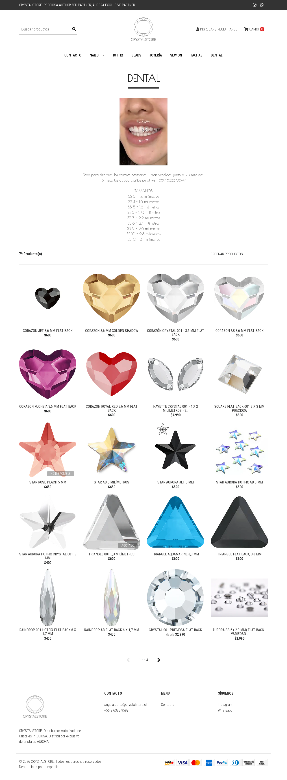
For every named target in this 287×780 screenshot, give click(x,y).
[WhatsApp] (262, 4)
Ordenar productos (227, 254)
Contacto (72, 55)
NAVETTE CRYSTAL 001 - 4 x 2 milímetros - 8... (175, 408)
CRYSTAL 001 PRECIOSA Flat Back (175, 630)
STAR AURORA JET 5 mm (175, 482)
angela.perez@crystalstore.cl (125, 704)
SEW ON (176, 55)
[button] (237, 254)
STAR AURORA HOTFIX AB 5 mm (239, 482)
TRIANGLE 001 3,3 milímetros (112, 554)
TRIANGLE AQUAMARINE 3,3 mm (175, 554)
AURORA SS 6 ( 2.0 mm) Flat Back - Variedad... (239, 632)
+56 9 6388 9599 (116, 710)
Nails (94, 55)
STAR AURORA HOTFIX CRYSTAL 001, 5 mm (47, 556)
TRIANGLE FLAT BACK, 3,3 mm (239, 554)
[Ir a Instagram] (254, 4)
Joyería (155, 55)
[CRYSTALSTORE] (143, 29)
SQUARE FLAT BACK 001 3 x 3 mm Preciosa (239, 408)
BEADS (136, 55)
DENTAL (217, 55)
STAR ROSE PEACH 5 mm (47, 482)
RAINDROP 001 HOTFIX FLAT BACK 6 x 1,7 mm (47, 632)
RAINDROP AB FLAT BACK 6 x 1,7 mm (111, 630)
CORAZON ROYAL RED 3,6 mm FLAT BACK (111, 408)
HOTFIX (117, 55)
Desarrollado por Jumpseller (39, 767)
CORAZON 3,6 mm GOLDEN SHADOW (111, 331)
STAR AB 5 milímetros (111, 482)
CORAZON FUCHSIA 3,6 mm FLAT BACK (47, 406)
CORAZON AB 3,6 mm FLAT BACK (239, 331)
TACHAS (196, 55)
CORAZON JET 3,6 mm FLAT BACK (47, 331)
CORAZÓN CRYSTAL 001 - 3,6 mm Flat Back (175, 333)
